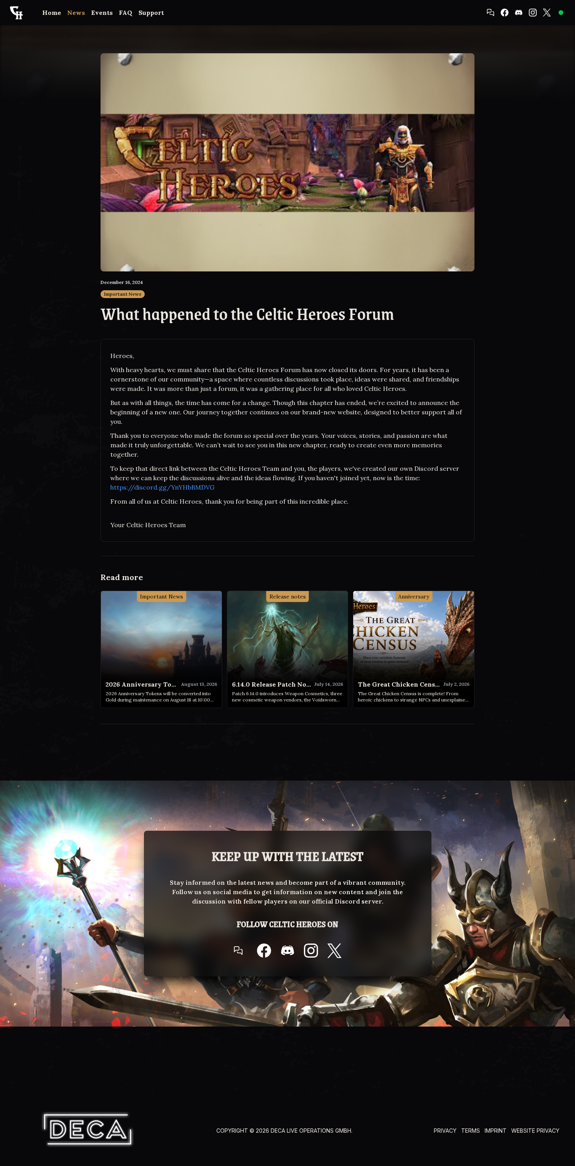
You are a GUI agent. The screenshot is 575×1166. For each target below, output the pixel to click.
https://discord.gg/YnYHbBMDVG (162, 487)
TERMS (470, 1130)
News (76, 12)
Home (51, 12)
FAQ (125, 12)
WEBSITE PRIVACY (535, 1130)
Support (151, 12)
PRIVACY (445, 1130)
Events (102, 12)
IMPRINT (496, 1130)
